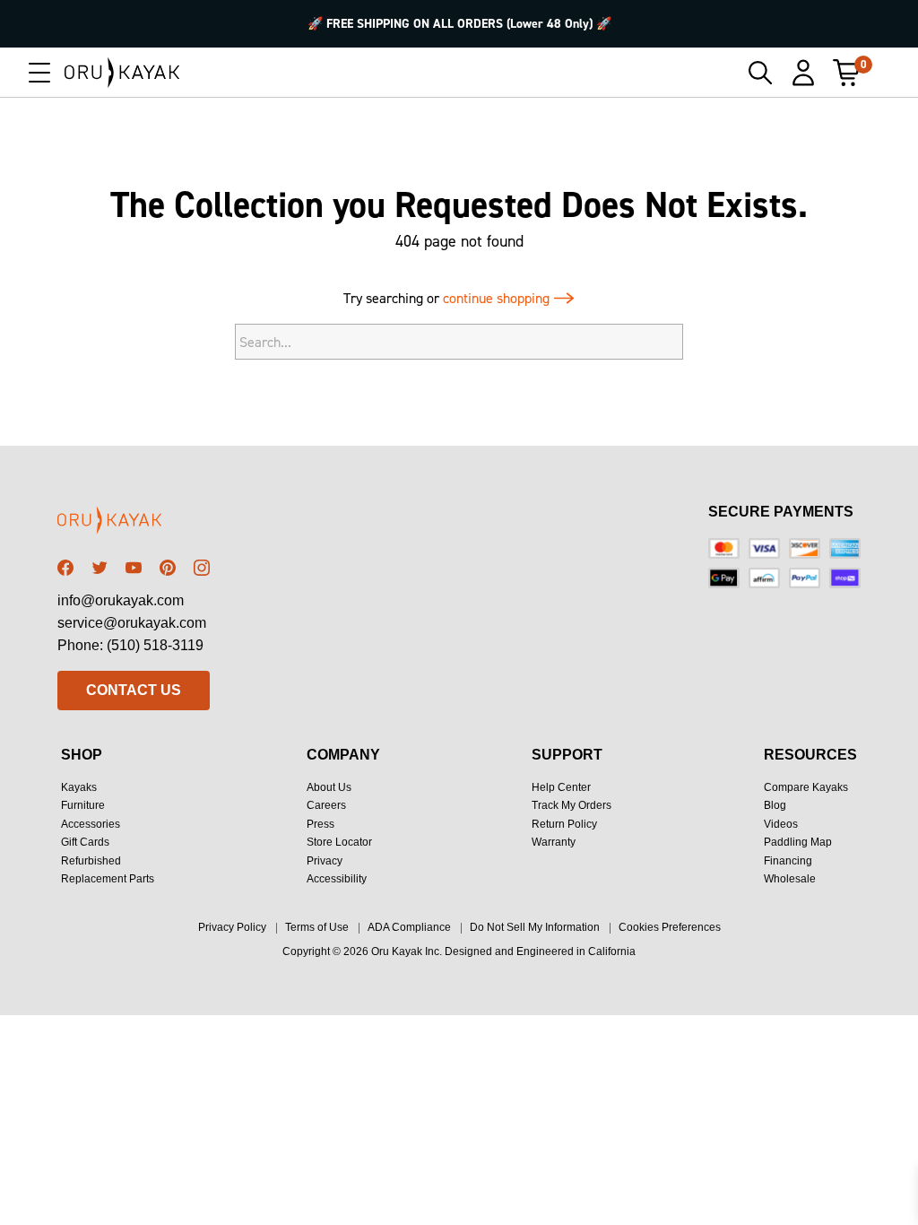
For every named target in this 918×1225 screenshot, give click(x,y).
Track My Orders (571, 805)
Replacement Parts (107, 879)
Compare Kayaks (806, 787)
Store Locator (339, 842)
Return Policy (564, 824)
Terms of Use (317, 927)
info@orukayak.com (120, 600)
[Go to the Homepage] (122, 72)
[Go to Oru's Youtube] (134, 568)
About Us (329, 787)
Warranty (554, 842)
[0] (846, 72)
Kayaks (79, 787)
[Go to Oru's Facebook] (65, 568)
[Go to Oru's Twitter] (99, 568)
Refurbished (91, 861)
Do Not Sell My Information (535, 927)
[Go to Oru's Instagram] (202, 568)
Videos (781, 824)
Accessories (90, 824)
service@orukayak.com (131, 622)
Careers (326, 805)
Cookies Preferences (670, 927)
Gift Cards (85, 842)
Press (320, 824)
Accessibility (337, 879)
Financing (788, 861)
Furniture (83, 805)
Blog (775, 805)
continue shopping (498, 298)
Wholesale (790, 879)
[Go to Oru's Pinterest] (168, 568)
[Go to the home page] (133, 523)
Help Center (561, 787)
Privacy (324, 861)
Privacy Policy (232, 927)
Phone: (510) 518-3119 (130, 645)
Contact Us (133, 690)
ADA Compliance (409, 927)
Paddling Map (798, 842)
